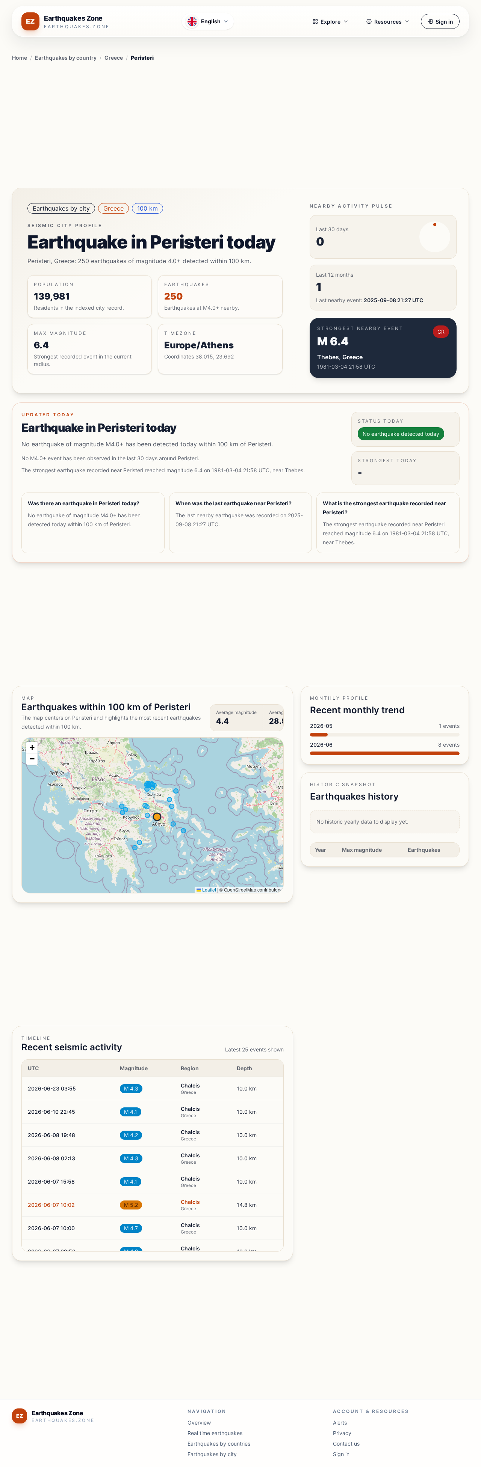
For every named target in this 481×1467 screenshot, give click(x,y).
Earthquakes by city (61, 208)
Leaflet (208, 889)
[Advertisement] (240, 123)
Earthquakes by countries (219, 1443)
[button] (32, 747)
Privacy (342, 1433)
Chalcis (190, 1202)
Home (19, 57)
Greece (113, 57)
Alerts (340, 1422)
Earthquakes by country (66, 57)
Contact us (346, 1443)
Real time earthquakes (215, 1433)
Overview (199, 1422)
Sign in (444, 21)
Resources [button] (388, 21)
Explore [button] (330, 21)
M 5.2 (131, 1205)
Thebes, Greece (340, 357)
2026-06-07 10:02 (51, 1205)
